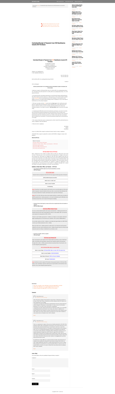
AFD (45, 103)
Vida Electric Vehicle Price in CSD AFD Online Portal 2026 (77, 38)
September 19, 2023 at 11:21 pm (41, 297)
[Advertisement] (50, 15)
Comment (34, 357)
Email (33, 373)
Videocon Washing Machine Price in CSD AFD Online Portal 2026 (77, 6)
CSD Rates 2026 (35, 1)
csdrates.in (61, 391)
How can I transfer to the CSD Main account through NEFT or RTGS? (48, 285)
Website (33, 378)
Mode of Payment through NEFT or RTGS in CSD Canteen (45, 288)
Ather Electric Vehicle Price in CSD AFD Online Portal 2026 (77, 32)
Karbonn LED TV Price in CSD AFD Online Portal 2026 (77, 51)
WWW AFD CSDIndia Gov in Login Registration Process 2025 (46, 286)
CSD (53, 60)
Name (33, 368)
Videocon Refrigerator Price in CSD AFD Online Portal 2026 (77, 45)
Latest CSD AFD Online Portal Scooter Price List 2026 (77, 63)
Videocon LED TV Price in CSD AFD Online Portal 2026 (77, 57)
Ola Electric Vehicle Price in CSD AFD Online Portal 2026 (77, 26)
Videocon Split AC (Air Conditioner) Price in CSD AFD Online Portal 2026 (77, 13)
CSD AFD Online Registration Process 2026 (50, 23)
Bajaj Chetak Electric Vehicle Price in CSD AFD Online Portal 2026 (77, 20)
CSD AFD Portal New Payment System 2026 (50, 26)
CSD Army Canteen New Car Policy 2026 (51, 25)
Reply (34, 315)
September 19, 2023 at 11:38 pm (41, 321)
